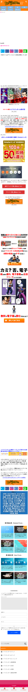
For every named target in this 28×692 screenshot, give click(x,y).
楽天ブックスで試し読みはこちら (13, 186)
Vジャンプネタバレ (11, 493)
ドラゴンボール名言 (8, 665)
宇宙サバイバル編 (9, 506)
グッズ (10, 9)
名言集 (10, 7)
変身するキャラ (15, 505)
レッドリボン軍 (17, 501)
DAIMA (4, 493)
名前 (2, 612)
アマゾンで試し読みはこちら (13, 192)
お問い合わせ (17, 9)
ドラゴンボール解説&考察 (10, 672)
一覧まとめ (11, 503)
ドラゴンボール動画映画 (9, 662)
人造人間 (23, 503)
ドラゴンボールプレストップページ (14, 126)
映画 (24, 7)
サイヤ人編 (14, 497)
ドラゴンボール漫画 (8, 669)
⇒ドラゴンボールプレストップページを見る (14, 477)
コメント (3, 596)
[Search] (25, 643)
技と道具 (9, 508)
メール (3, 617)
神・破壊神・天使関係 (8, 511)
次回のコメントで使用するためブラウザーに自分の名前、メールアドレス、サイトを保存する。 (13, 628)
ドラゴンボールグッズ (9, 655)
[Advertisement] (14, 27)
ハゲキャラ (10, 500)
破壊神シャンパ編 (12, 510)
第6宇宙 (16, 511)
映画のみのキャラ (16, 508)
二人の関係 (17, 503)
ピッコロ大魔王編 (18, 500)
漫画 (17, 7)
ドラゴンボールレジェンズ (10, 658)
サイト (2, 621)
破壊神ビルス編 (20, 510)
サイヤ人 (9, 497)
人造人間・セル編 (7, 505)
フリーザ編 (10, 501)
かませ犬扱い (8, 495)
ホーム (3, 7)
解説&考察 (3, 9)
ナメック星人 (17, 498)
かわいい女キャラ (16, 495)
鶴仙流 (16, 513)
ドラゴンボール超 (9, 498)
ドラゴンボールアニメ (9, 651)
